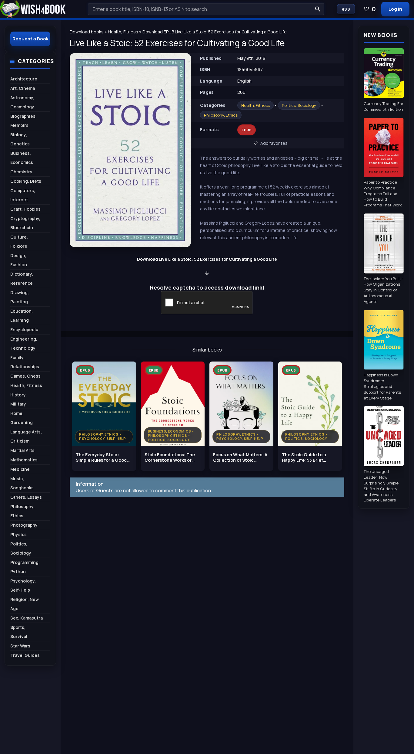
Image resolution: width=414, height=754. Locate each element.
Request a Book (30, 39)
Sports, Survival (18, 631)
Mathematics (24, 460)
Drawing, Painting (19, 297)
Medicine (20, 469)
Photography (24, 525)
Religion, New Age (24, 603)
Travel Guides (25, 655)
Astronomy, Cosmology (22, 102)
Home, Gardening (21, 417)
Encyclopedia (24, 329)
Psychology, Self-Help (23, 585)
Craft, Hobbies (25, 209)
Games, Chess (25, 376)
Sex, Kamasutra (26, 618)
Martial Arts (22, 450)
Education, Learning (21, 315)
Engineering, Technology (23, 343)
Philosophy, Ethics (221, 115)
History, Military (18, 399)
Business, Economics (21, 157)
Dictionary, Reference (21, 278)
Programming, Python (25, 566)
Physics (18, 534)
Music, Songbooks (22, 483)
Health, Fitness (255, 105)
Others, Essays (26, 497)
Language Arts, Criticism (26, 436)
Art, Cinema (22, 88)
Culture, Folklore (19, 241)
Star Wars (20, 646)
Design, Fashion (18, 260)
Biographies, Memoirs (23, 120)
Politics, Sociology (299, 105)
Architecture (23, 79)
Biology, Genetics (20, 139)
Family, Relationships (24, 362)
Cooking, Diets (25, 181)
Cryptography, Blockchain (25, 223)
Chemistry (21, 172)
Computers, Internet (22, 195)
